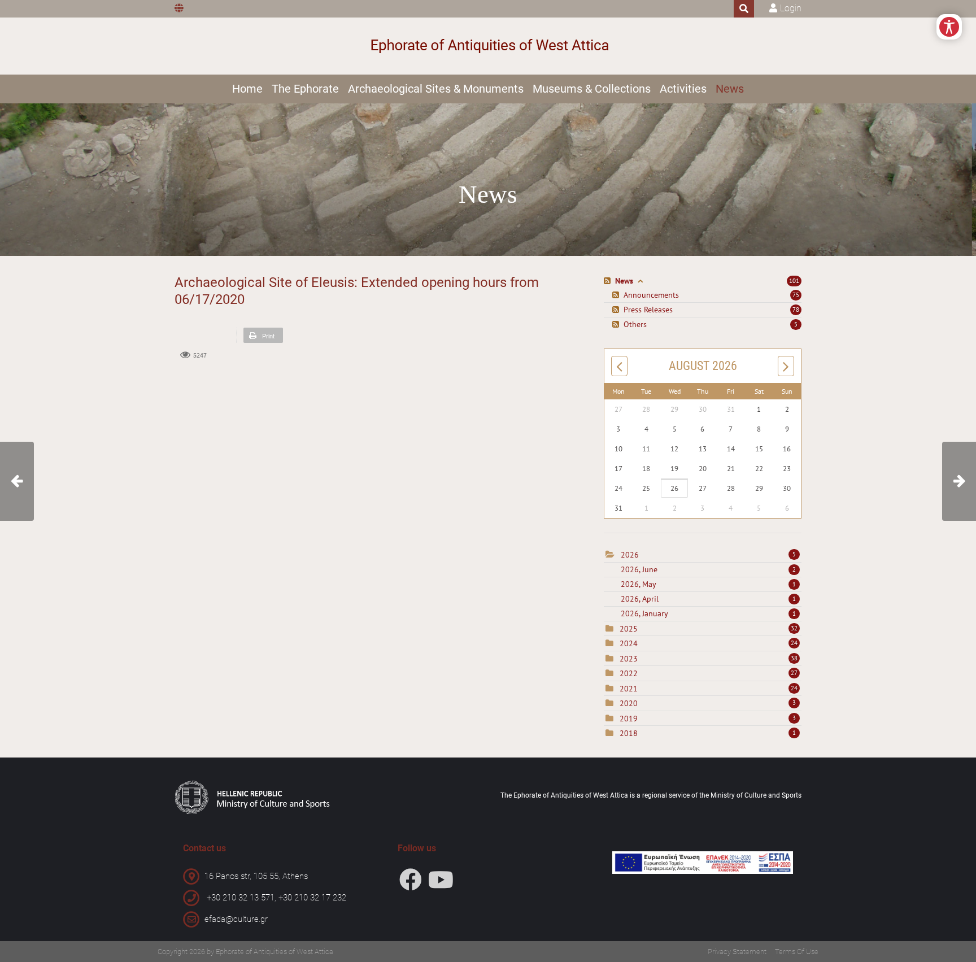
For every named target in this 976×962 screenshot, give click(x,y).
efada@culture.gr (236, 919)
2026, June (708, 569)
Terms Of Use (796, 951)
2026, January (708, 613)
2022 (629, 673)
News (730, 88)
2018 (629, 733)
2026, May (708, 584)
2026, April (708, 599)
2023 (629, 659)
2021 (629, 689)
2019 (629, 718)
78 (795, 310)
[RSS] (608, 281)
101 (794, 281)
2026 (630, 555)
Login (790, 8)
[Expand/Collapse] (640, 281)
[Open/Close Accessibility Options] (949, 27)
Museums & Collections (592, 88)
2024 (629, 643)
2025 (629, 629)
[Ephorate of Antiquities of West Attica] (488, 46)
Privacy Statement (737, 951)
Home (247, 88)
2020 (629, 703)
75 (795, 295)
